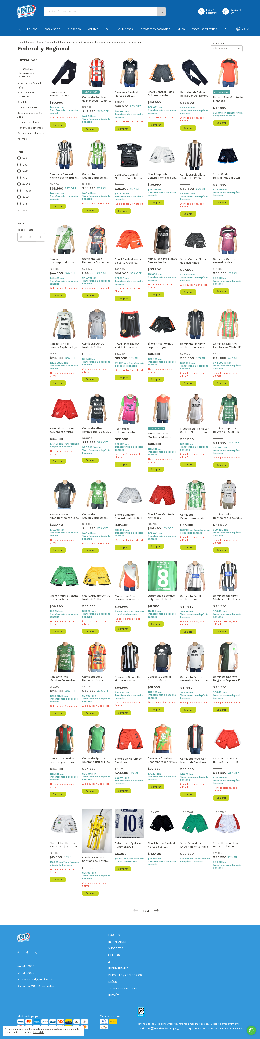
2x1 (107, 29)
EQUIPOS (32, 29)
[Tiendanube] (153, 1029)
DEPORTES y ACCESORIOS (155, 29)
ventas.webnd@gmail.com (34, 979)
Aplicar (40, 237)
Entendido (38, 1032)
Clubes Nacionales (47, 42)
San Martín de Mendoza (30, 133)
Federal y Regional (70, 42)
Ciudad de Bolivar (27, 107)
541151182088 (26, 966)
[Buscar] (161, 11)
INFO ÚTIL (114, 995)
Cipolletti (22, 102)
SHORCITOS (74, 29)
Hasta (30, 229)
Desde (21, 229)
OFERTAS (93, 29)
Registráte (212, 12)
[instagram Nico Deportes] (18, 953)
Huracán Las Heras (28, 122)
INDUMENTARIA (125, 29)
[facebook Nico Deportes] (27, 953)
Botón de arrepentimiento (225, 1023)
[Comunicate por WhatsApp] (251, 1030)
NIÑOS (181, 29)
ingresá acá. (202, 1023)
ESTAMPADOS (52, 29)
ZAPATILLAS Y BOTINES (204, 29)
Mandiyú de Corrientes (30, 127)
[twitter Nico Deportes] (35, 953)
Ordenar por (217, 43)
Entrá (209, 10)
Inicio (20, 42)
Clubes (30, 42)
